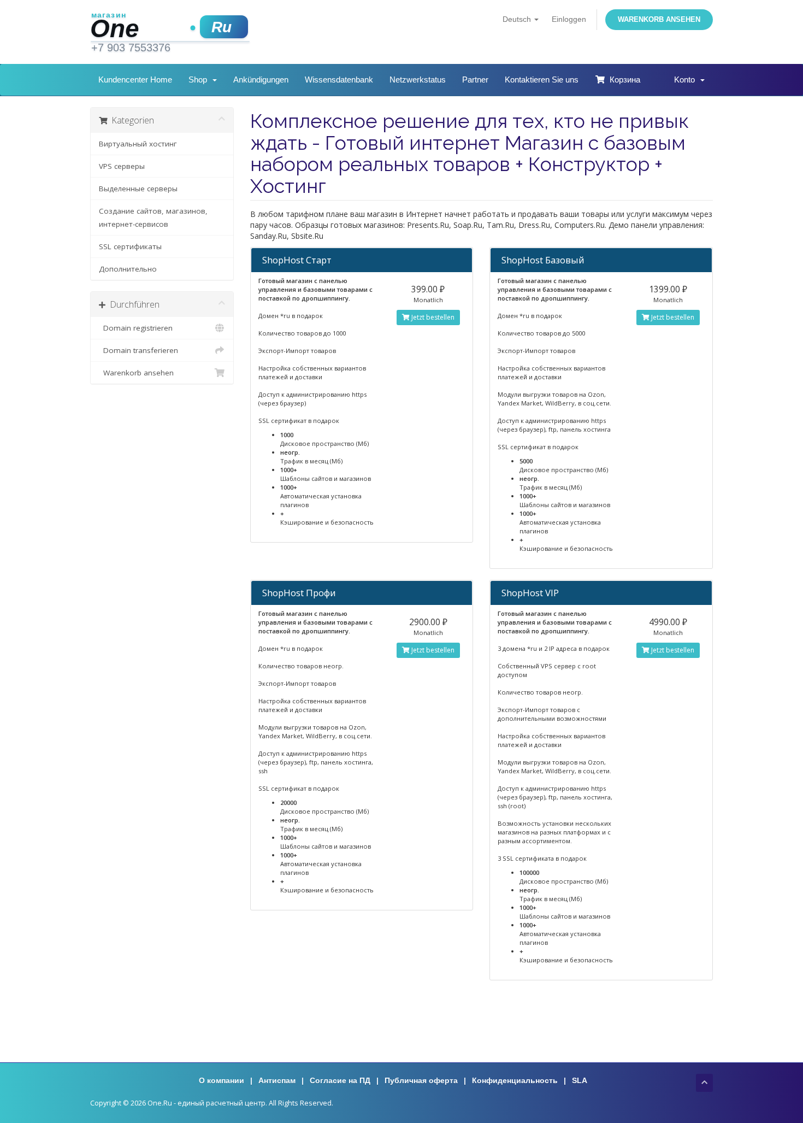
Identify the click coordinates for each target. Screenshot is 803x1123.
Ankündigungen (260, 79)
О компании (221, 1080)
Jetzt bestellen (432, 317)
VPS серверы (122, 166)
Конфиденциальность (515, 1080)
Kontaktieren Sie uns (541, 79)
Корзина (622, 79)
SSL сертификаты (130, 246)
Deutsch (518, 19)
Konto (686, 79)
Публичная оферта (421, 1080)
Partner (475, 79)
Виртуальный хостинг (138, 144)
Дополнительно (128, 269)
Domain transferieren (138, 350)
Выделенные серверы (138, 188)
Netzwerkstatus (417, 79)
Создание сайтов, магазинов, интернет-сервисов (153, 217)
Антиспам (277, 1080)
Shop (199, 79)
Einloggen (569, 19)
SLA (579, 1080)
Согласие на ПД (340, 1080)
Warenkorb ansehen (659, 19)
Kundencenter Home (135, 79)
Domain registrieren (136, 328)
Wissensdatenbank (339, 79)
